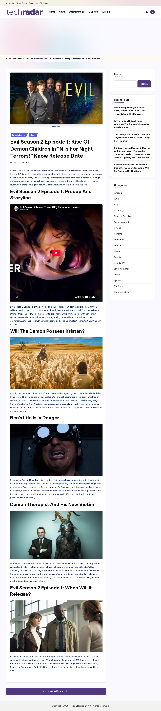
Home (8, 59)
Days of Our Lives (123, 216)
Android (118, 192)
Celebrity (119, 210)
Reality (117, 257)
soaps (117, 274)
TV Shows (119, 286)
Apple (117, 204)
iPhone (117, 227)
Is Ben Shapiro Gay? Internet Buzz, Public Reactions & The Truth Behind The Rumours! (130, 110)
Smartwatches (121, 268)
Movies (117, 245)
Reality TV (119, 262)
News (33, 135)
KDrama (118, 233)
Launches (119, 239)
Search (118, 74)
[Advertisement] (80, 36)
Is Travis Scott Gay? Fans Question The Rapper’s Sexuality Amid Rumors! (131, 124)
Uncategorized (122, 292)
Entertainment (19, 135)
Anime (117, 198)
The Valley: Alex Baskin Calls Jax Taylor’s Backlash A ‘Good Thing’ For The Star (132, 137)
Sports (117, 280)
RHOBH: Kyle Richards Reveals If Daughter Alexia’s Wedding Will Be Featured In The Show (131, 167)
